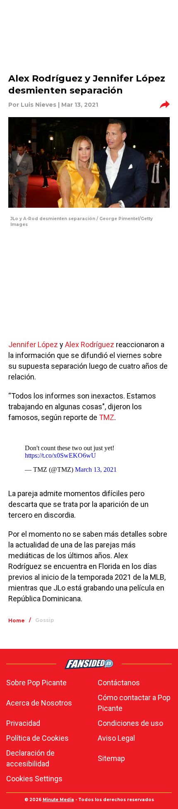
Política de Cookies (37, 738)
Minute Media (58, 799)
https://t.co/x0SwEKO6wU (60, 455)
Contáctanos (119, 682)
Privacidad (23, 723)
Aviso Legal (116, 738)
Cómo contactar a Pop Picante (134, 703)
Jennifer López (33, 344)
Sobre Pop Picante (36, 682)
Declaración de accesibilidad (30, 758)
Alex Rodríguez (89, 344)
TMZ (106, 417)
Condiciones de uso (130, 723)
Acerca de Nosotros (39, 703)
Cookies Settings (34, 778)
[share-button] (164, 104)
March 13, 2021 (96, 469)
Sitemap (111, 758)
